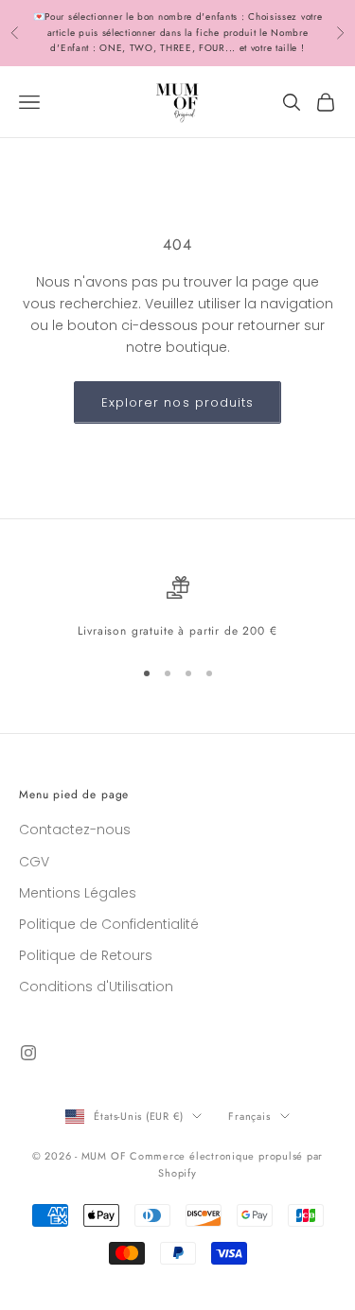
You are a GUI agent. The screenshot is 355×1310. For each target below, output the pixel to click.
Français (249, 1116)
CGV (34, 861)
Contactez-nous (75, 829)
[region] (177, 608)
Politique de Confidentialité (109, 924)
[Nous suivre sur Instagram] (28, 1052)
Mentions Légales (77, 892)
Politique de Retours (85, 955)
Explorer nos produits (177, 402)
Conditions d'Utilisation (96, 986)
